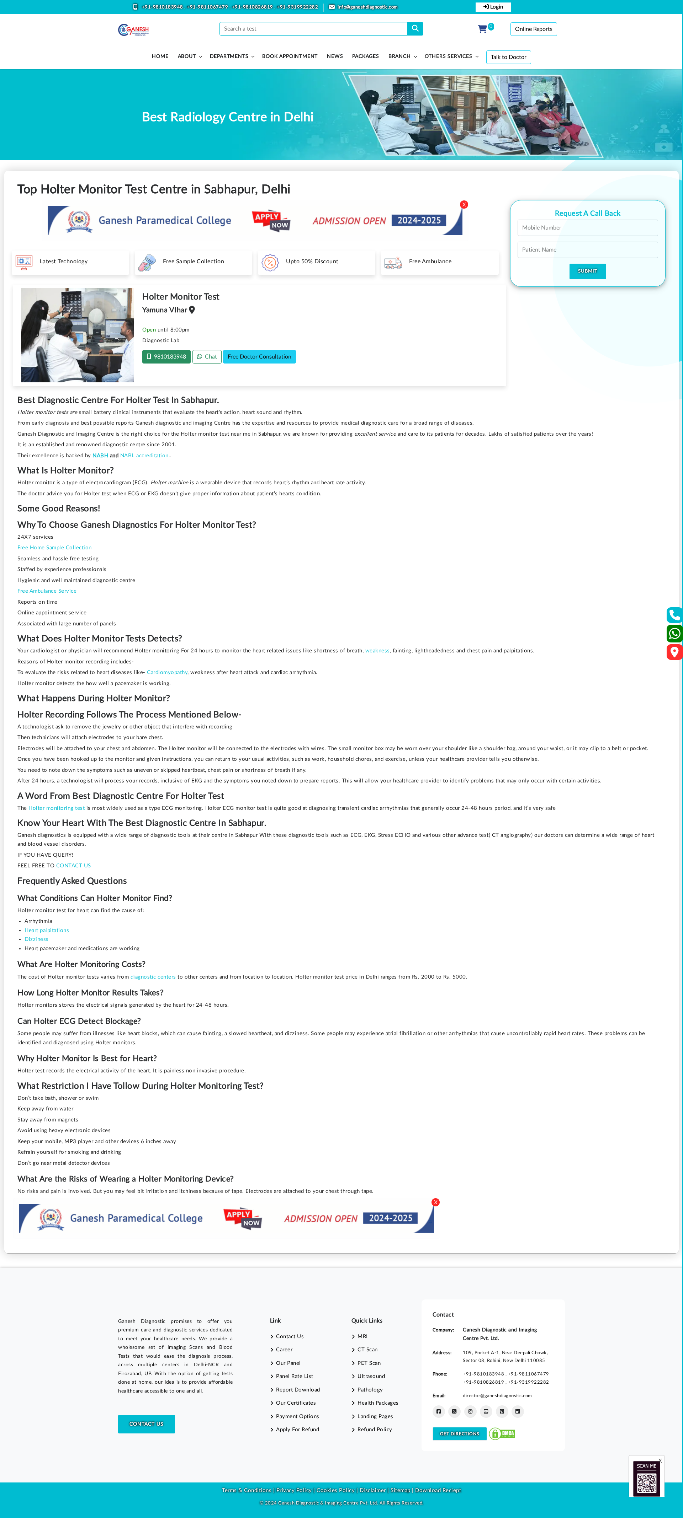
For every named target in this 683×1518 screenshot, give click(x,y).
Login (496, 7)
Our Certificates (296, 1403)
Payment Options (297, 1416)
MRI (363, 1336)
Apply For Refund (297, 1429)
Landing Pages (375, 1416)
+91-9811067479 (208, 7)
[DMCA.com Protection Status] (501, 1433)
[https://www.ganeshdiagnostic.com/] (133, 30)
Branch (399, 56)
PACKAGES (365, 56)
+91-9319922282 (297, 7)
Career (284, 1349)
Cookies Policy (336, 1490)
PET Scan (369, 1363)
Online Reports (533, 29)
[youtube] (486, 1411)
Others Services (448, 56)
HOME (160, 56)
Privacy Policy (293, 1490)
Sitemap (401, 1490)
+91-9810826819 (253, 7)
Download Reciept (438, 1490)
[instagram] (470, 1411)
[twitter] (454, 1411)
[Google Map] (675, 654)
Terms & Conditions (246, 1490)
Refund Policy (375, 1429)
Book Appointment (290, 56)
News (335, 56)
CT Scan (368, 1349)
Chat (209, 357)
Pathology (370, 1390)
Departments (229, 56)
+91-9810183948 (163, 7)
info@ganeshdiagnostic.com (368, 7)
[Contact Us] (675, 617)
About (187, 56)
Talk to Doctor (508, 57)
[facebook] (439, 1411)
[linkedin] (518, 1411)
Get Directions (460, 1434)
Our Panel (288, 1363)
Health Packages (378, 1403)
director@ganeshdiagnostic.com (497, 1395)
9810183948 (168, 357)
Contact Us (146, 1424)
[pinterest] (502, 1411)
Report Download (298, 1390)
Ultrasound (371, 1376)
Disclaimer (373, 1490)
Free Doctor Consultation (259, 357)
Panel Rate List (294, 1376)
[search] (415, 29)
